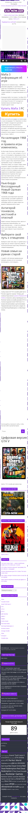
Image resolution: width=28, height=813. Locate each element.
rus (15, 779)
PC (7, 760)
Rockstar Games (5, 628)
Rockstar (3, 774)
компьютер (19, 784)
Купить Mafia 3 (10, 108)
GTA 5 (6, 757)
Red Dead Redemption (13, 767)
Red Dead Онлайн (20, 771)
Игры (2, 633)
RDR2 (23, 763)
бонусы (2, 784)
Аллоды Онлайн (5, 631)
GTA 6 (2, 609)
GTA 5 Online (12, 757)
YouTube (14, 781)
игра (11, 783)
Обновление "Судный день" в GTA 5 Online (12, 703)
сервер (4, 789)
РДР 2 (25, 781)
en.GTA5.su (4, 743)
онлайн (16, 786)
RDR (19, 763)
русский (22, 787)
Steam (2, 781)
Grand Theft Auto (5, 755)
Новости (6, 15)
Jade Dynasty (4, 614)
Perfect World (4, 621)
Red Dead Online (13, 15)
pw (13, 763)
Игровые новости (10, 694)
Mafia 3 (3, 616)
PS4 (10, 763)
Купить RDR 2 (4, 554)
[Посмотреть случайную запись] (25, 60)
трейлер (17, 789)
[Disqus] (14, 358)
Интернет (3, 635)
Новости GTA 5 (9, 663)
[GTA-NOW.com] (14, 52)
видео (7, 784)
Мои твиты (4, 658)
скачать (9, 789)
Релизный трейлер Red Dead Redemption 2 (12, 701)
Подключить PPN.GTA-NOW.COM (14, 69)
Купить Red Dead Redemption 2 (9, 698)
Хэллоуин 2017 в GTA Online (8, 710)
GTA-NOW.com (5, 648)
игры (16, 784)
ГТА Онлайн (18, 781)
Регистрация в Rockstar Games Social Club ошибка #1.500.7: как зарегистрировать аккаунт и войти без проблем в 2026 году (14, 678)
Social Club (20, 779)
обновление (6, 786)
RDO (16, 763)
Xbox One (8, 781)
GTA (2, 606)
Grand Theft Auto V (6, 604)
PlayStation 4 (5, 763)
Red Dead (4, 766)
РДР (23, 781)
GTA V (2, 611)
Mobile (3, 618)
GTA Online (19, 757)
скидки (13, 789)
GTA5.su (3, 745)
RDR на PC (16, 19)
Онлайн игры (4, 638)
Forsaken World (5, 601)
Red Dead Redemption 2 (7, 626)
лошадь (24, 784)
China (2, 599)
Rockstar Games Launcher (10, 777)
